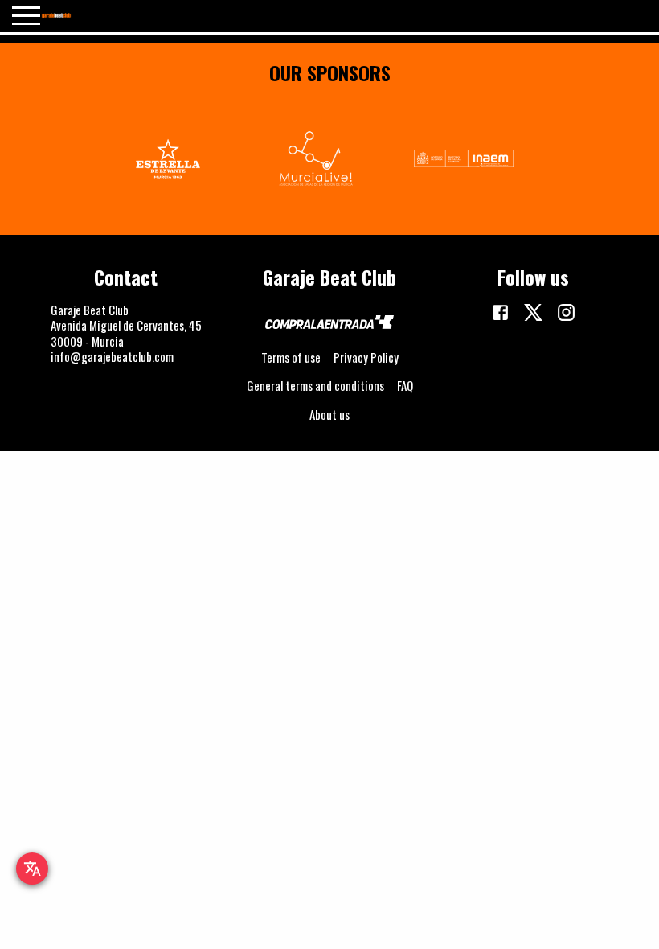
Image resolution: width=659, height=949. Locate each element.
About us (329, 414)
